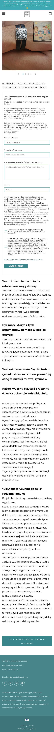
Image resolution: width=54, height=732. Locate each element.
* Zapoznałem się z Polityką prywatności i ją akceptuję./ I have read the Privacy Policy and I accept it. (26, 231)
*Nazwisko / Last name (13, 150)
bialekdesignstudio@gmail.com (15, 677)
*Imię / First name (11, 138)
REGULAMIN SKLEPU (10, 669)
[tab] (23, 74)
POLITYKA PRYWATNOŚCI (12, 665)
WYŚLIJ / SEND (16, 266)
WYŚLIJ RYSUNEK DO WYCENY (15, 661)
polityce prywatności (24, 211)
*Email (6, 185)
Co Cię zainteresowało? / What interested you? (23, 162)
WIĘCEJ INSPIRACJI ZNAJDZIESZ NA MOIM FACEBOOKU (27, 641)
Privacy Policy (19, 225)
